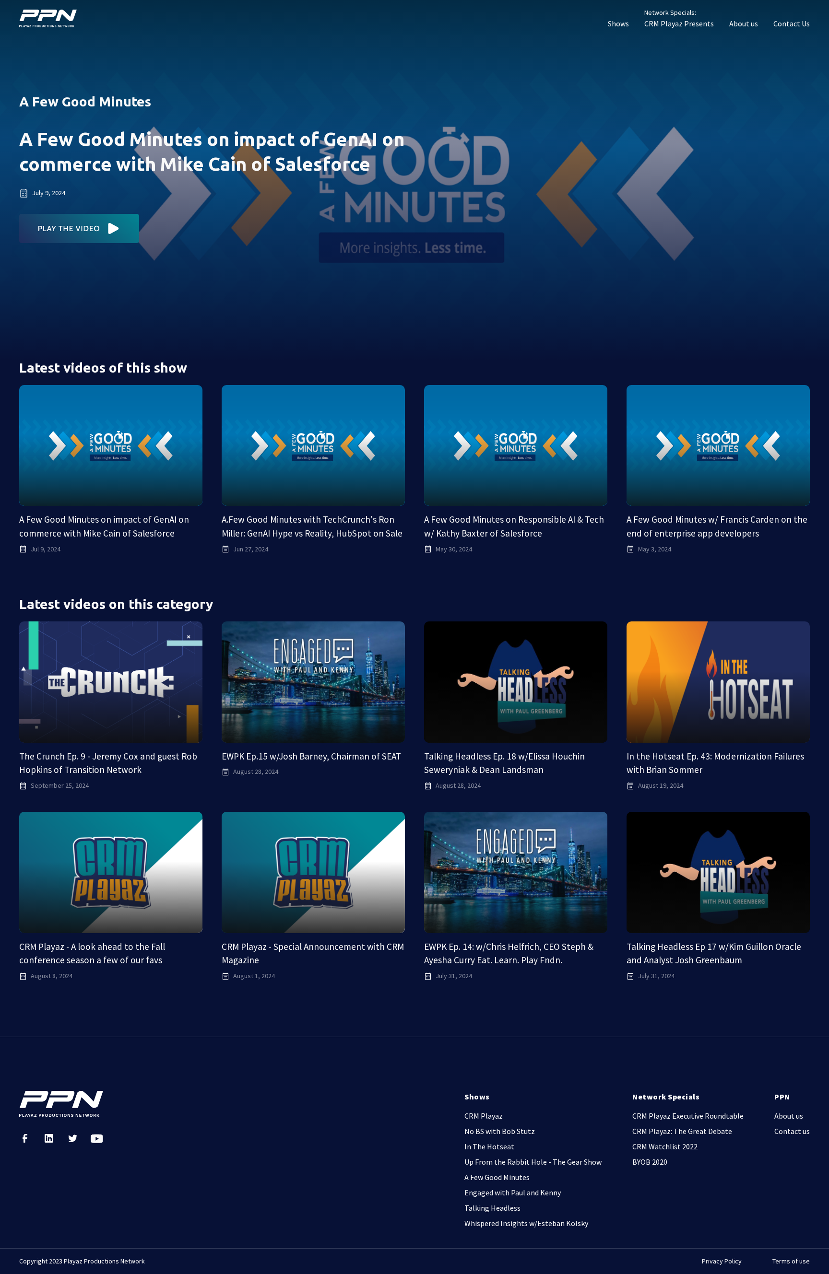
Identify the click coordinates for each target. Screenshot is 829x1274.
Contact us (792, 1131)
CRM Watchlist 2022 (665, 1146)
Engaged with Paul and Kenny (512, 1192)
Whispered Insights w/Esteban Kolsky (526, 1223)
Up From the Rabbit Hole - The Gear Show (533, 1162)
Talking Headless (492, 1208)
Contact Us (791, 23)
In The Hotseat (489, 1146)
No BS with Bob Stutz (499, 1131)
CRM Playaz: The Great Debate (682, 1131)
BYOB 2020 (649, 1162)
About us (743, 23)
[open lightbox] (79, 228)
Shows (618, 23)
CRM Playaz (483, 1116)
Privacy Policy (722, 1261)
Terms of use (791, 1261)
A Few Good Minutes (497, 1177)
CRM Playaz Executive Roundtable (688, 1116)
